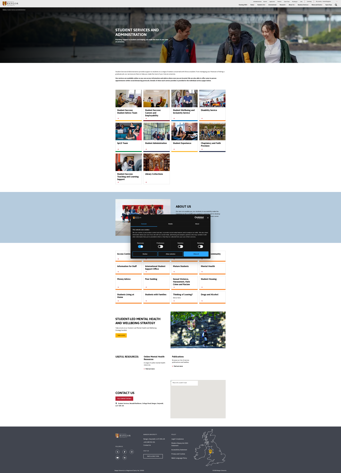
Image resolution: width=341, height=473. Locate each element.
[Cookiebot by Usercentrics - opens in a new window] (196, 217)
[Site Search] (336, 4)
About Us (291, 5)
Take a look (121, 335)
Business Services (303, 5)
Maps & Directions (153, 456)
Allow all (196, 254)
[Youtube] (117, 458)
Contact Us (147, 445)
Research (282, 5)
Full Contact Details (124, 398)
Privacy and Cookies (178, 454)
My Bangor (294, 1)
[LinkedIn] (125, 458)
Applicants (272, 1)
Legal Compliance (177, 439)
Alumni (265, 1)
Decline (145, 254)
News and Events (317, 5)
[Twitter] (117, 452)
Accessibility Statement (179, 450)
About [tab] (197, 224)
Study (252, 5)
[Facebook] (125, 452)
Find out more (150, 369)
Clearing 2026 (243, 5)
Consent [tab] (144, 224)
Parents (279, 1)
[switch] (160, 246)
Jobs (301, 1)
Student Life (261, 5)
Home (4, 9)
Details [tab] (170, 224)
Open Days (286, 1)
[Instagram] (132, 452)
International (272, 5)
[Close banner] (208, 217)
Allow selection (170, 254)
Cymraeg (309, 1)
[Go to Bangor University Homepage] (10, 3)
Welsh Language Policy (179, 458)
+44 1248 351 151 (149, 442)
